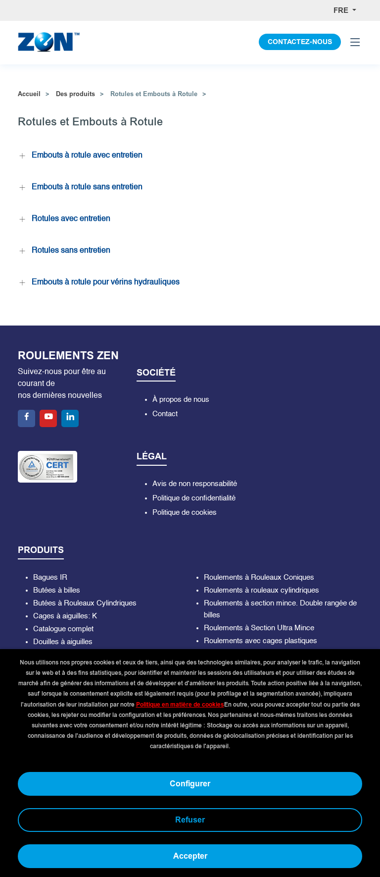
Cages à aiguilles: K (65, 616)
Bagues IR (50, 577)
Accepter (190, 856)
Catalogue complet (63, 629)
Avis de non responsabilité (194, 484)
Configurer (190, 783)
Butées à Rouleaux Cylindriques (85, 603)
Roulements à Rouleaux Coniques (259, 577)
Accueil (29, 94)
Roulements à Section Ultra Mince (259, 628)
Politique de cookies (184, 512)
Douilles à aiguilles (63, 642)
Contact (165, 414)
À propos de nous (180, 399)
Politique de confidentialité (194, 498)
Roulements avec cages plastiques (260, 641)
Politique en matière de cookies (180, 704)
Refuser (190, 819)
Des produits (75, 94)
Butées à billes (56, 590)
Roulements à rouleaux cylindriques (261, 590)
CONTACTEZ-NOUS (300, 42)
